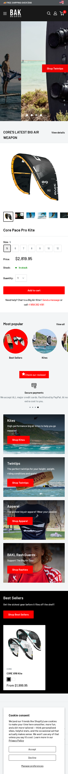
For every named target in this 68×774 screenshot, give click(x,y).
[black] (8, 679)
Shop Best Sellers (18, 614)
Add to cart (34, 290)
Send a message (51, 299)
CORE (9, 669)
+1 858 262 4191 (36, 304)
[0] (62, 13)
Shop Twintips (34, 68)
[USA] (62, 3)
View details (58, 132)
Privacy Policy (16, 740)
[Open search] (49, 13)
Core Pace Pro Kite (19, 230)
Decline (32, 757)
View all (60, 324)
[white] (13, 679)
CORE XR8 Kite (14, 673)
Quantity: (8, 278)
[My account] (55, 13)
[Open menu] (5, 13)
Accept (32, 749)
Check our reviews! (35, 374)
